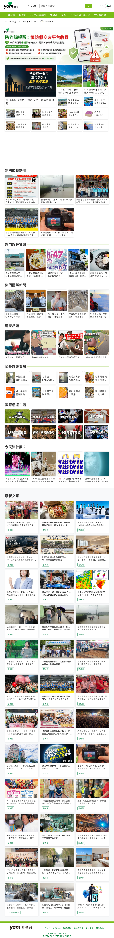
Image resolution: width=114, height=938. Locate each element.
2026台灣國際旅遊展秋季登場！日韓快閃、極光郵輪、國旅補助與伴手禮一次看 (21, 873)
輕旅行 (22, 14)
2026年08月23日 (13, 21)
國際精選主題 (15, 404)
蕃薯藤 (10, 5)
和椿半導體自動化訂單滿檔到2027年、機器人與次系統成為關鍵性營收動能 (91, 525)
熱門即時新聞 (15, 170)
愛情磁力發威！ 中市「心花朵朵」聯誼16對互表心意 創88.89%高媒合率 (21, 734)
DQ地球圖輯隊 (38, 14)
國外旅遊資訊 (15, 366)
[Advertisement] (57, 150)
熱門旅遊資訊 (15, 244)
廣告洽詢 (100, 928)
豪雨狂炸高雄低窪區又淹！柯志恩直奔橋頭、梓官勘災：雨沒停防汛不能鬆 (56, 629)
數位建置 (90, 928)
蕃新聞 (11, 14)
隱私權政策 (78, 928)
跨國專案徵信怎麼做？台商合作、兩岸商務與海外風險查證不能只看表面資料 (21, 560)
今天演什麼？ (15, 447)
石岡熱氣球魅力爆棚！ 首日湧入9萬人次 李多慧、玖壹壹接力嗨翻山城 (92, 734)
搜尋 (63, 14)
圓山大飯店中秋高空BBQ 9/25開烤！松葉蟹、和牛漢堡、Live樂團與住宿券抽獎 (92, 838)
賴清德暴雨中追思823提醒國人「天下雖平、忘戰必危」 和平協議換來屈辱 (21, 838)
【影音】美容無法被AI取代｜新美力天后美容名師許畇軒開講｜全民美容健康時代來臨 (56, 734)
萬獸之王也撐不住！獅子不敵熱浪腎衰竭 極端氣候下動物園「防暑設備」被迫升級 (21, 908)
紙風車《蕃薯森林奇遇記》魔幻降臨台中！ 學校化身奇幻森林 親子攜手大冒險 (21, 699)
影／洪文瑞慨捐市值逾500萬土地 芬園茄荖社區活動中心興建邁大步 (93, 699)
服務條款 (67, 928)
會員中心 (57, 928)
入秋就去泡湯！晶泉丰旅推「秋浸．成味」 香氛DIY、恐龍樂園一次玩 (91, 560)
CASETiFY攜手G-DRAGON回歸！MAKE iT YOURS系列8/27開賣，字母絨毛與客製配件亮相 (91, 908)
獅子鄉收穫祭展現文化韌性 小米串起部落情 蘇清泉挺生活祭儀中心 (21, 525)
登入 (101, 5)
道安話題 (12, 325)
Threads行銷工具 (79, 14)
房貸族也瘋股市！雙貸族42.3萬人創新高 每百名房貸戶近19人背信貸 (21, 768)
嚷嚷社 (54, 14)
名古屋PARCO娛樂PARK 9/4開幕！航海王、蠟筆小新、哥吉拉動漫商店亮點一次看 (56, 908)
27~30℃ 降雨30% (42, 21)
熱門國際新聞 (15, 285)
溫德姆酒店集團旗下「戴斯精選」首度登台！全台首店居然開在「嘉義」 (92, 873)
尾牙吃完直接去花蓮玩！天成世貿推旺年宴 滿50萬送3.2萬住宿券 (57, 525)
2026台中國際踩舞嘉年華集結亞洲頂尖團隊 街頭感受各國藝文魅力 (21, 803)
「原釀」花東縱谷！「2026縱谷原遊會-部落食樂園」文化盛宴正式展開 (21, 664)
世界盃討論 (100, 14)
